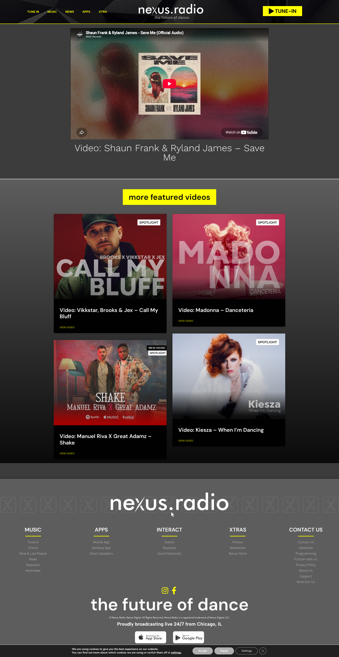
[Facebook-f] (174, 590)
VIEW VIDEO (67, 327)
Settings (246, 651)
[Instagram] (165, 590)
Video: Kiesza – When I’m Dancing (221, 429)
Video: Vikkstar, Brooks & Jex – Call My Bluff (109, 313)
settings (176, 652)
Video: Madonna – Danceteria (215, 310)
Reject (224, 651)
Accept (202, 651)
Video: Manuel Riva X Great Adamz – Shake (106, 439)
